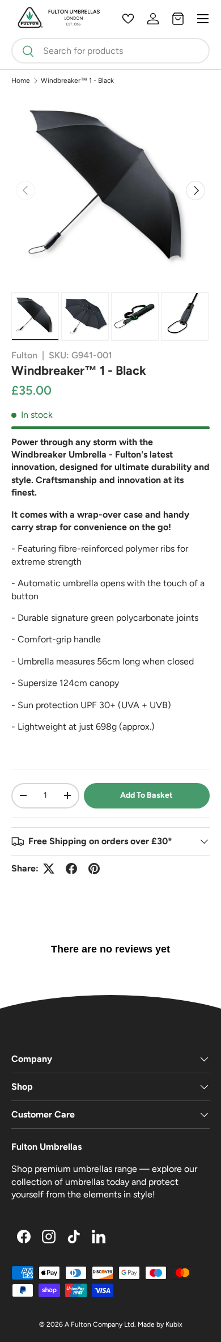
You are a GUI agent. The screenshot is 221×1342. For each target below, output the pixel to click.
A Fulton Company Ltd (99, 1324)
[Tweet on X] (48, 868)
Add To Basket (146, 795)
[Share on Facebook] (71, 868)
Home (20, 80)
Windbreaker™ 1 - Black (77, 80)
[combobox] (110, 50)
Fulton (24, 355)
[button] (177, 18)
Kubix (173, 1324)
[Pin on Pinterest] (94, 868)
